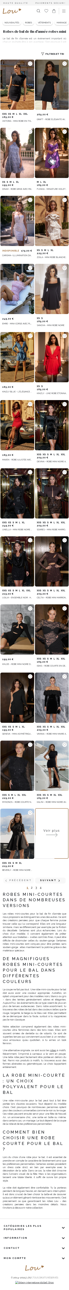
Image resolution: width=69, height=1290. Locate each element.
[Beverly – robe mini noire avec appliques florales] (17, 834)
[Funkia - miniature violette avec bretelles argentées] (52, 153)
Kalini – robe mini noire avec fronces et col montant (52, 802)
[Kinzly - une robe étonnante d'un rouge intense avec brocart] (52, 357)
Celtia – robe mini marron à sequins (52, 597)
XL (20, 114)
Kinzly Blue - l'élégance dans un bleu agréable (17, 392)
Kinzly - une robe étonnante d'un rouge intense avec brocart (52, 393)
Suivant (48, 880)
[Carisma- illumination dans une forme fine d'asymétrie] (17, 221)
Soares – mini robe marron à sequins (52, 529)
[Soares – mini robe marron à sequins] (52, 493)
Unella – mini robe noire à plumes (17, 529)
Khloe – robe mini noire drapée (17, 664)
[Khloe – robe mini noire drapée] (17, 629)
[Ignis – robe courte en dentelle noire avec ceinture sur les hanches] (52, 629)
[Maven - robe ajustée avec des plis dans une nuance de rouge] (17, 425)
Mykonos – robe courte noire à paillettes (17, 802)
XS (9, 114)
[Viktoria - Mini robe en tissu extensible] (17, 85)
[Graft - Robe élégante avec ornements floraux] (52, 85)
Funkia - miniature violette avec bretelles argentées (52, 189)
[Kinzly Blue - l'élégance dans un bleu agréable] (17, 357)
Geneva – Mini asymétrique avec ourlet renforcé (17, 734)
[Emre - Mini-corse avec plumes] (17, 289)
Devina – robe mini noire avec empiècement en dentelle (52, 461)
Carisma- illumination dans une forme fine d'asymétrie (17, 255)
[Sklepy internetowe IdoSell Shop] (34, 1282)
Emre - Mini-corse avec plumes (17, 323)
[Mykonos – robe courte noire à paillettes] (17, 766)
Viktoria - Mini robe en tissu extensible (17, 121)
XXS (4, 114)
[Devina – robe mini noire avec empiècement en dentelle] (52, 425)
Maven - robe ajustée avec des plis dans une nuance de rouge (17, 460)
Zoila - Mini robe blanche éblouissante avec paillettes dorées (52, 257)
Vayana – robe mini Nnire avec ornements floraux (52, 734)
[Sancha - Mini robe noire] (52, 289)
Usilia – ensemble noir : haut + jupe (17, 597)
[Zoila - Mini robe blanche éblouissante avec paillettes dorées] (52, 221)
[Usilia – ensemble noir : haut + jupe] (17, 561)
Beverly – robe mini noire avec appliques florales (17, 870)
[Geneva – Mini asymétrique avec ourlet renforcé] (17, 697)
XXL (25, 114)
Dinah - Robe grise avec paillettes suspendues (17, 189)
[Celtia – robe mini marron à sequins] (52, 561)
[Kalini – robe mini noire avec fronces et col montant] (52, 766)
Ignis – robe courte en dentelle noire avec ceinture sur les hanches (52, 666)
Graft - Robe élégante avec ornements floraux (52, 119)
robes (53, 1050)
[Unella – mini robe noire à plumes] (17, 493)
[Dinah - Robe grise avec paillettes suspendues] (17, 153)
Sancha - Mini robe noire (50, 325)
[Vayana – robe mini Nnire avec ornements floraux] (52, 697)
